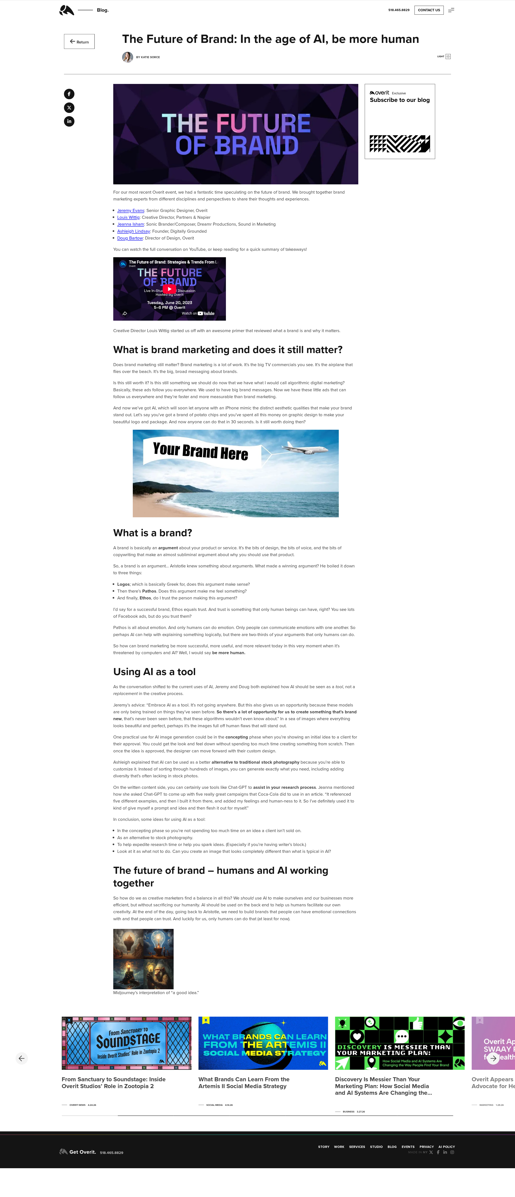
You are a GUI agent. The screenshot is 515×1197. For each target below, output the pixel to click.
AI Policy (447, 1146)
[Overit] (77, 1151)
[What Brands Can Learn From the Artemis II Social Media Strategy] (263, 1062)
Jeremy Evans (130, 210)
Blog (392, 1146)
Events (408, 1146)
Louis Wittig (128, 217)
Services (357, 1146)
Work (339, 1146)
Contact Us (429, 10)
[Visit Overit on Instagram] (452, 1152)
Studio (376, 1146)
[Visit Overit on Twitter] (431, 1152)
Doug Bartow (130, 238)
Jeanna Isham (130, 224)
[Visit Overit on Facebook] (438, 1152)
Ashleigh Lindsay (133, 231)
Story (323, 1146)
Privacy (427, 1146)
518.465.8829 (111, 1152)
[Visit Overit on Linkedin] (445, 1152)
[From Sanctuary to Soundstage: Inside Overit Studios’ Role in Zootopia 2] (126, 1062)
